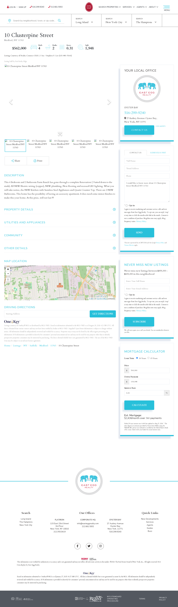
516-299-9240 (134, 112)
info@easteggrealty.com (88, 523)
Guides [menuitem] (150, 528)
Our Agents (160, 126)
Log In (12, 7)
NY (25, 345)
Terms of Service (129, 245)
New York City (114, 22)
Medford (43, 345)
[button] (59, 20)
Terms (142, 599)
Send (139, 232)
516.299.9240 (38, 7)
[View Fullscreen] (8, 279)
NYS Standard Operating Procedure (114, 598)
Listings (17, 345)
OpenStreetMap (101, 299)
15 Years (154, 358)
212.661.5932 (57, 7)
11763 (53, 345)
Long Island (82, 22)
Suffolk (33, 345)
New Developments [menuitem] (150, 519)
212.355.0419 (59, 531)
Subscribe (139, 321)
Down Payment (131, 376)
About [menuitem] (152, 7)
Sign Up (22, 7)
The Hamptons (144, 22)
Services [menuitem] (127, 7)
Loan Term (129, 358)
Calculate (139, 405)
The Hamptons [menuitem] (26, 522)
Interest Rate (130, 388)
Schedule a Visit (158, 153)
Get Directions (102, 313)
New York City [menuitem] (26, 525)
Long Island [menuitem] (26, 519)
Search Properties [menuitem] (108, 7)
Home (7, 345)
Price (126, 365)
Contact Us (139, 130)
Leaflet (91, 299)
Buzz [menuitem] (150, 531)
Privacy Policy (141, 221)
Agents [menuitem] (140, 7)
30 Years (142, 358)
